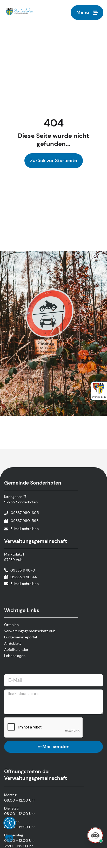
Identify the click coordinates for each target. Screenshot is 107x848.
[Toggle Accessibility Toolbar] (9, 823)
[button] (9, 838)
